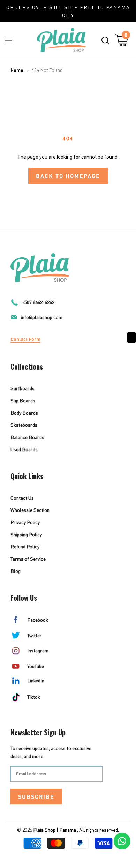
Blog (15, 571)
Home (16, 70)
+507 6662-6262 (38, 302)
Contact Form (25, 339)
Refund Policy (24, 547)
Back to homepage (68, 176)
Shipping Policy (26, 534)
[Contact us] (122, 841)
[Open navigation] (8, 40)
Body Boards (24, 413)
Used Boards (24, 449)
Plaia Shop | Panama (54, 830)
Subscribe (36, 796)
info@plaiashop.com (41, 317)
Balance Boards (27, 437)
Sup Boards (22, 400)
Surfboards (22, 388)
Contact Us (22, 498)
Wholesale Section (30, 510)
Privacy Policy (25, 522)
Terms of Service (28, 559)
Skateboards (23, 425)
